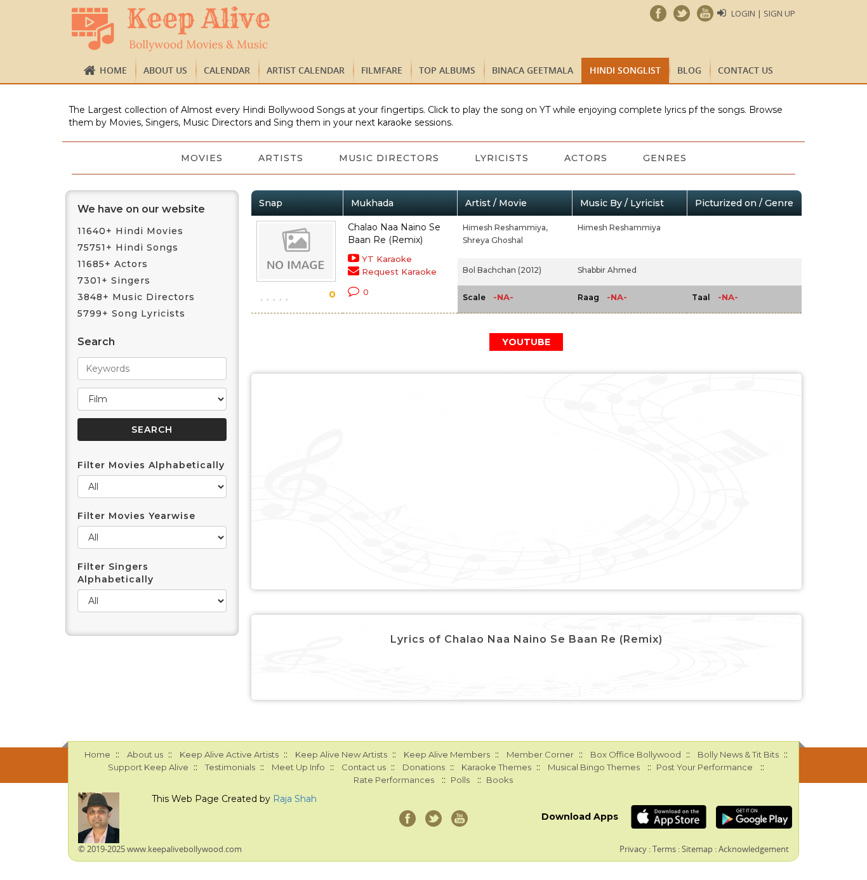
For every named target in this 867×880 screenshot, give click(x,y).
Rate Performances (394, 780)
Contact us (745, 70)
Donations (423, 767)
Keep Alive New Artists (341, 754)
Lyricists (502, 158)
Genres (665, 158)
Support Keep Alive (148, 767)
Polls (460, 780)
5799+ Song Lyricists (131, 313)
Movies (202, 158)
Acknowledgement (753, 849)
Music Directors (389, 158)
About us (165, 70)
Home (113, 70)
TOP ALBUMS (447, 70)
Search (96, 342)
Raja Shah (295, 798)
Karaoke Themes (496, 767)
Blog (689, 70)
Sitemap (697, 849)
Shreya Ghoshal (493, 240)
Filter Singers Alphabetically (115, 573)
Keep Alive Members (447, 754)
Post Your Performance (704, 767)
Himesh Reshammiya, (505, 227)
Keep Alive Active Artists (229, 754)
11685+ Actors (112, 264)
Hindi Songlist (625, 70)
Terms (664, 849)
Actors (585, 158)
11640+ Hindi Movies (130, 231)
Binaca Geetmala (532, 70)
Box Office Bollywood (635, 754)
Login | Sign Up (763, 13)
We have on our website (141, 209)
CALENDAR (227, 70)
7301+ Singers (113, 280)
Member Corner (540, 754)
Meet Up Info (298, 767)
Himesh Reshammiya (619, 227)
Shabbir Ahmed (607, 270)
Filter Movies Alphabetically (151, 465)
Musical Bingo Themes (594, 767)
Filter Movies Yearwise (136, 516)
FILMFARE (381, 70)
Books (499, 780)
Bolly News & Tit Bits (738, 754)
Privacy (633, 849)
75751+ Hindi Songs (127, 247)
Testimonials (230, 767)
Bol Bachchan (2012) (502, 270)
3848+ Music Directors (136, 297)
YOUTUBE (526, 342)
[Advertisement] (527, 481)
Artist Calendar (306, 70)
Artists (280, 158)
